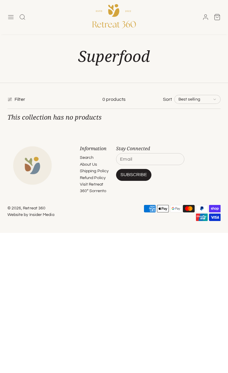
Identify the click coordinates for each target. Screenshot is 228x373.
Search (87, 158)
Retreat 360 (34, 208)
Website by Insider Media (30, 214)
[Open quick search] (22, 17)
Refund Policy (93, 178)
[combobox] (197, 99)
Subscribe (134, 174)
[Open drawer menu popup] (11, 17)
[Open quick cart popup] (217, 17)
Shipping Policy (94, 171)
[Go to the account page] (205, 17)
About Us (88, 164)
